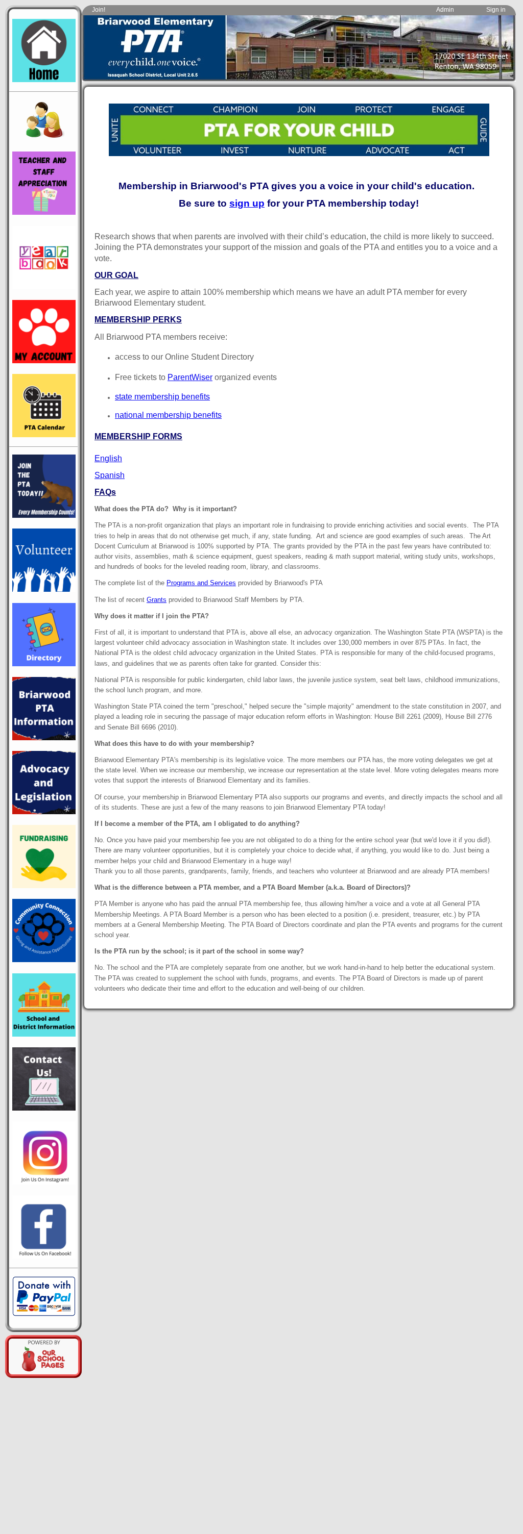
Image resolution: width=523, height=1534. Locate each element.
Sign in (496, 9)
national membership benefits (168, 415)
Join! (98, 9)
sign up (247, 203)
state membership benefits (162, 396)
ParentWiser (190, 377)
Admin (445, 9)
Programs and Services (201, 583)
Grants (157, 599)
